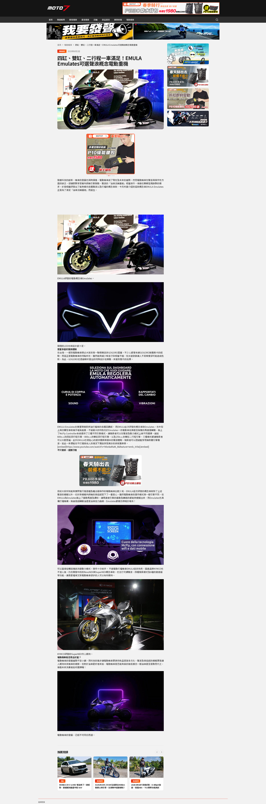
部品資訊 (106, 19)
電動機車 (130, 19)
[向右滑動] (162, 752)
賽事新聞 (118, 19)
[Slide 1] (107, 175)
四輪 (96, 19)
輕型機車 (73, 19)
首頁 (51, 19)
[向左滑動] (157, 752)
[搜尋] (216, 19)
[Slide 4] (112, 175)
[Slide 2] (108, 175)
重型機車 (85, 19)
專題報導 (61, 19)
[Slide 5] (113, 175)
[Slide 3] (110, 175)
